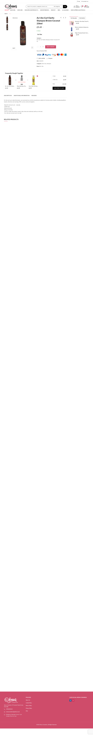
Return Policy (29, 705)
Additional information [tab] (21, 95)
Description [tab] (8, 95)
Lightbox (32, 47)
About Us (28, 700)
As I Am (39, 34)
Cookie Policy (29, 702)
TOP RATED (82, 18)
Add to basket (51, 46)
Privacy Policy (29, 708)
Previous (15, 18)
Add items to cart (59, 88)
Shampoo (49, 63)
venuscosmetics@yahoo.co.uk (13, 711)
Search (65, 6)
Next (14, 48)
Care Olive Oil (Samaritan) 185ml (36, 86)
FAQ (27, 711)
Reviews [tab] (34, 95)
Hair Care (44, 63)
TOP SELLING (74, 18)
